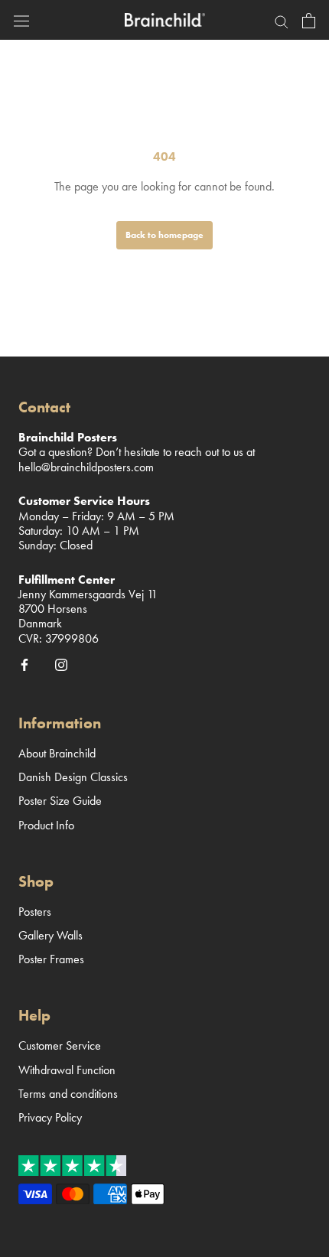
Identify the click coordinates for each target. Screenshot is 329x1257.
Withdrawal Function (67, 1070)
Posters (34, 911)
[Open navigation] (21, 19)
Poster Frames (51, 959)
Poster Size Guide (60, 800)
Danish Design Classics (73, 777)
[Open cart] (308, 19)
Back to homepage (164, 235)
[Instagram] (61, 664)
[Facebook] (24, 664)
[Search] (281, 20)
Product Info (46, 825)
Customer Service (59, 1045)
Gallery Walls (50, 935)
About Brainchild (57, 753)
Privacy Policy (50, 1117)
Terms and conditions (68, 1093)
